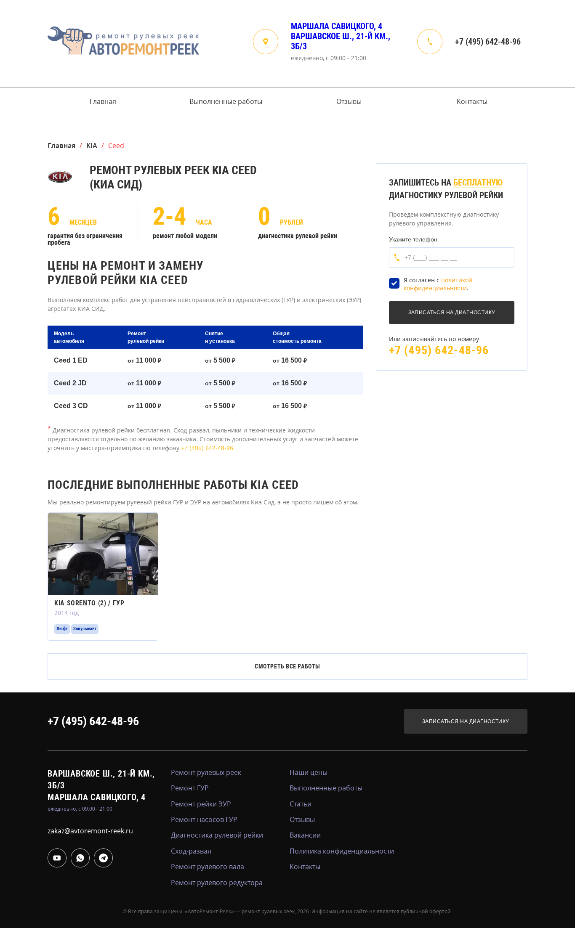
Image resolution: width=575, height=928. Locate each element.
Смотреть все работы (287, 666)
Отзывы (349, 101)
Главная (103, 101)
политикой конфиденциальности (438, 284)
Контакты (472, 101)
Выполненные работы (225, 101)
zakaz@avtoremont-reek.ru (90, 830)
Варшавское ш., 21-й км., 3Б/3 (340, 41)
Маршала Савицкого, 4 (336, 26)
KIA (91, 145)
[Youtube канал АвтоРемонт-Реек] (57, 857)
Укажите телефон (413, 239)
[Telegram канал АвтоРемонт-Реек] (103, 857)
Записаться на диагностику (465, 721)
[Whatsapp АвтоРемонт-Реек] (80, 857)
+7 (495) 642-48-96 (488, 42)
